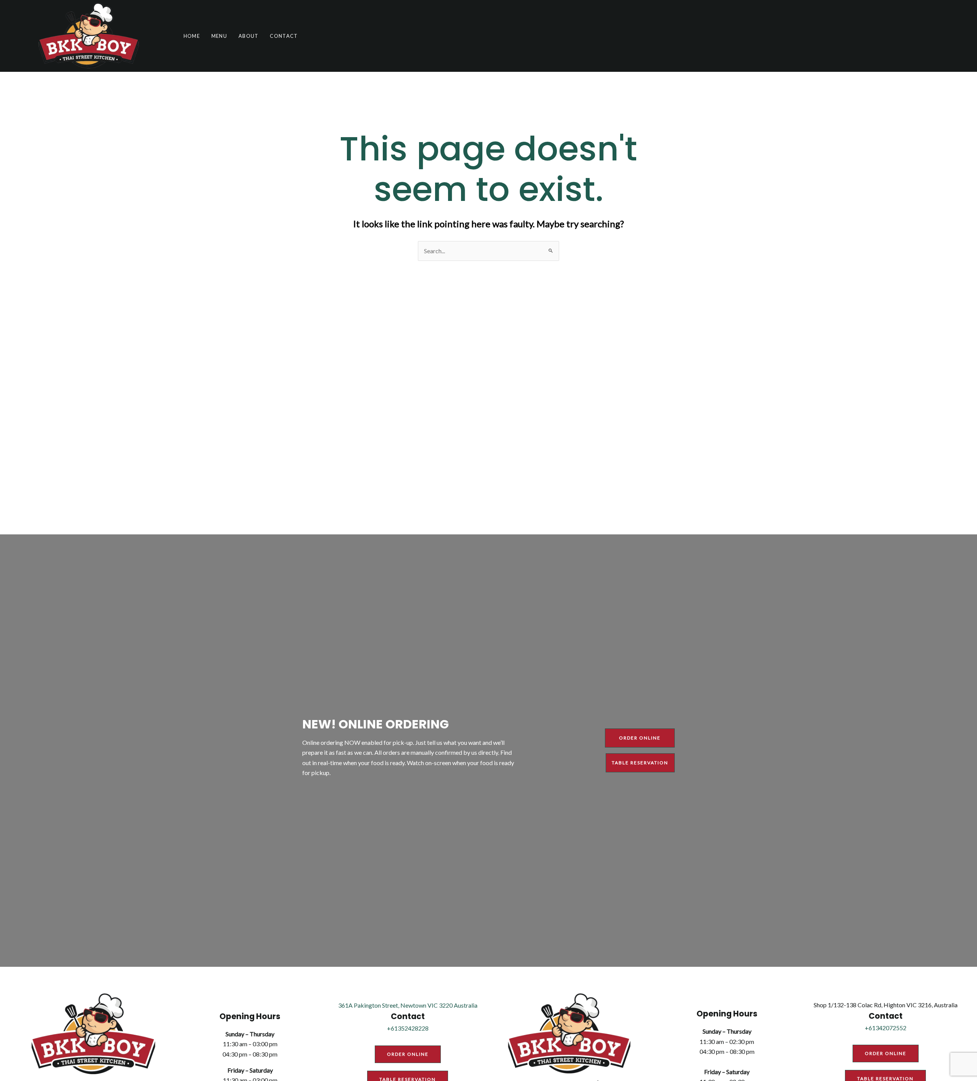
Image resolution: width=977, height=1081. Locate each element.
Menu (219, 36)
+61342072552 (885, 1027)
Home (192, 36)
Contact (284, 36)
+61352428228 (408, 1028)
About (248, 36)
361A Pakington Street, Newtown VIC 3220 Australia (407, 1005)
